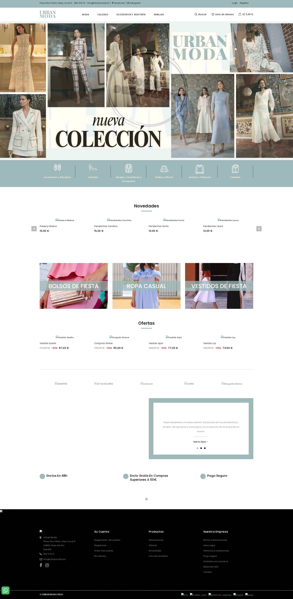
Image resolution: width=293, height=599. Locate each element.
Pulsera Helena (48, 226)
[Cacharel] (146, 383)
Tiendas (207, 572)
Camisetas (235, 177)
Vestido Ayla (156, 343)
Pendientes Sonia (159, 226)
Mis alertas (100, 556)
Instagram (135, 3)
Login (235, 3)
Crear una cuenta (103, 550)
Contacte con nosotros (215, 561)
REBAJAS (159, 14)
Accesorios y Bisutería (131, 14)
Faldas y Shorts (128, 177)
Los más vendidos (158, 556)
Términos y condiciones (216, 550)
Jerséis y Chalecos (164, 177)
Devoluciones (156, 540)
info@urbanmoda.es (54, 559)
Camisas (199, 177)
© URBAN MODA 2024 (51, 594)
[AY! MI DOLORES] (103, 383)
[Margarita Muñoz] (232, 383)
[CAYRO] (189, 383)
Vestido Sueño (48, 343)
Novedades (155, 550)
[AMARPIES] (61, 383)
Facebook (119, 3)
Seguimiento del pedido (107, 540)
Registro (244, 3)
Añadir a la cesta (64, 236)
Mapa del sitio (211, 566)
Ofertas (153, 545)
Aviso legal (209, 545)
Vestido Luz (209, 343)
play (93, 416)
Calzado (102, 14)
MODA (85, 14)
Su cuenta (101, 532)
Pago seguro (210, 556)
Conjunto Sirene (103, 343)
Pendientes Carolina (105, 226)
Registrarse (100, 545)
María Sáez (200, 441)
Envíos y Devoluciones (215, 540)
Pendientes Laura (213, 226)
